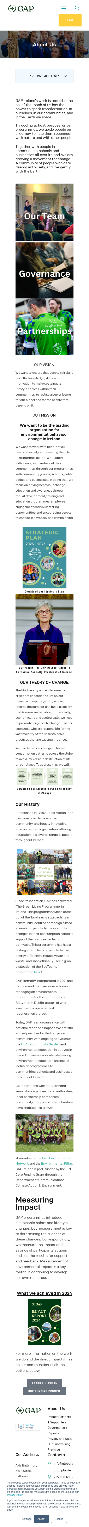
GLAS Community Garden (40, 1044)
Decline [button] (59, 1518)
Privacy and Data (60, 1438)
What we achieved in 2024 (44, 1293)
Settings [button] (26, 1518)
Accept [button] (41, 1518)
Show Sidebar (44, 76)
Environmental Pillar (56, 1163)
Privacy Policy (15, 1494)
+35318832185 (63, 1477)
